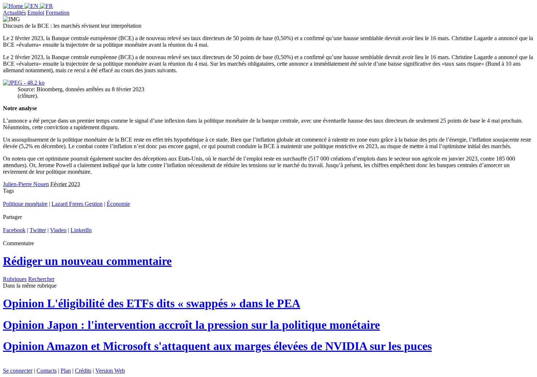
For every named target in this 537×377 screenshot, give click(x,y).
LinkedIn (81, 230)
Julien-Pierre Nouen (26, 184)
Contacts (47, 371)
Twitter (38, 230)
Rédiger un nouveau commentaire (87, 261)
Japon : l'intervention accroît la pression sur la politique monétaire (191, 324)
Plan (66, 371)
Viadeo (58, 230)
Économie (118, 204)
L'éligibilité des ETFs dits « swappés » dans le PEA (151, 303)
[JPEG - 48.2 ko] (24, 83)
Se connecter (18, 371)
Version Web (110, 371)
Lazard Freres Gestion (77, 204)
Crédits (83, 371)
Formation (57, 12)
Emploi (35, 12)
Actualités (14, 12)
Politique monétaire (25, 204)
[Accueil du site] (13, 6)
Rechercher (41, 279)
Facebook (14, 230)
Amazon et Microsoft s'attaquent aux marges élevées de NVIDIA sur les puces (217, 346)
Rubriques (15, 279)
